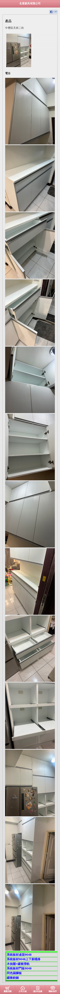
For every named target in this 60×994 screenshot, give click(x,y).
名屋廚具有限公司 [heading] (30, 3)
